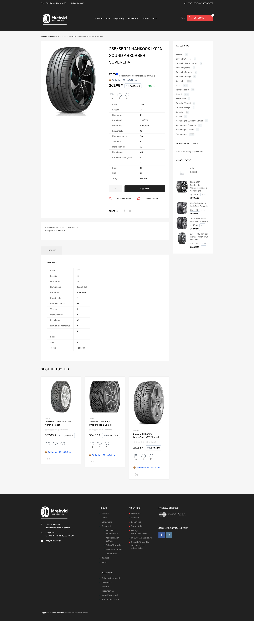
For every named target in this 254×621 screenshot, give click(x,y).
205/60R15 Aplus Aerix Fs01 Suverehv (199, 220)
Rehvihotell (111, 553)
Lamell (92, 418)
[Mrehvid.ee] (54, 24)
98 (141, 136)
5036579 (81, 3)
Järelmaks (107, 582)
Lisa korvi (144, 188)
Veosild (179, 54)
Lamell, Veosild (182, 90)
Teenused (131, 18)
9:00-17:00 (49, 3)
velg (192, 168)
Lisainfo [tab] (51, 250)
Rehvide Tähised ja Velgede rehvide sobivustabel (140, 545)
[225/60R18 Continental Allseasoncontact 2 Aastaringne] (182, 192)
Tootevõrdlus (137, 526)
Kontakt (145, 18)
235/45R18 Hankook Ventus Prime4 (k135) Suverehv (199, 237)
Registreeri (208, 3)
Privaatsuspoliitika (110, 599)
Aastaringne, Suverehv (186, 125)
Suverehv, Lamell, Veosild (187, 63)
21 (141, 115)
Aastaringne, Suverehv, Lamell (189, 121)
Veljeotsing (118, 18)
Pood (108, 18)
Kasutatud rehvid (114, 549)
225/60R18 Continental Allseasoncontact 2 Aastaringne (198, 186)
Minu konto (136, 513)
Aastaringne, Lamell (185, 130)
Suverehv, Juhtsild (184, 72)
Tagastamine (108, 591)
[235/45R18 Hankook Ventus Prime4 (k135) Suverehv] (182, 243)
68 (141, 152)
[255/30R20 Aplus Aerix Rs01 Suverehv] (182, 213)
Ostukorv (135, 517)
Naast (47, 418)
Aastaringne (181, 134)
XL (141, 162)
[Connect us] (161, 535)
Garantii (105, 586)
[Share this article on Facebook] (124, 211)
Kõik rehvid (181, 98)
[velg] (182, 178)
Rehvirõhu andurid (114, 545)
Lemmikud (136, 522)
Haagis (179, 116)
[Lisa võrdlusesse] (76, 381)
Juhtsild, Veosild (183, 103)
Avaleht (99, 18)
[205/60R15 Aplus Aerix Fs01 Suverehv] (182, 228)
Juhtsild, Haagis (183, 107)
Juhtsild (179, 112)
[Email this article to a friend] (129, 211)
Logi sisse (197, 3)
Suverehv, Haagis (183, 76)
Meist (154, 18)
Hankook (144, 178)
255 (142, 104)
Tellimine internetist (111, 578)
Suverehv (53, 36)
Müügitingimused (110, 595)
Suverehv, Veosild (184, 59)
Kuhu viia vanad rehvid (141, 538)
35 (141, 110)
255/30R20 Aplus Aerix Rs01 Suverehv (199, 204)
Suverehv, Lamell (183, 68)
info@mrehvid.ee (53, 541)
